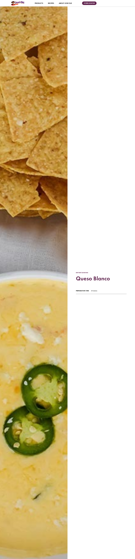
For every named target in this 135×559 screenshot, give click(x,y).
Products (39, 3)
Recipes (51, 3)
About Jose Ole (65, 3)
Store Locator (89, 3)
